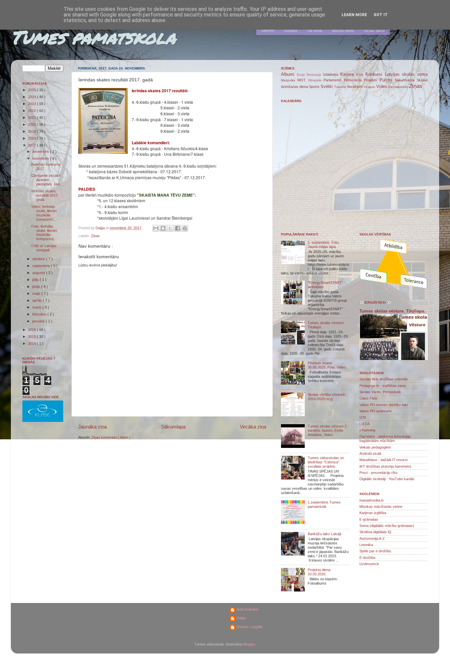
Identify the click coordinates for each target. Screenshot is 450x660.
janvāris (39, 321)
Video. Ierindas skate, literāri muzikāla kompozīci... (44, 213)
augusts (39, 273)
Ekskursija (315, 74)
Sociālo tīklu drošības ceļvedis (383, 379)
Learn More (354, 15)
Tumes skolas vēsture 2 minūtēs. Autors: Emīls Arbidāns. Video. (327, 430)
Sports (315, 87)
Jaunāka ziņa (92, 426)
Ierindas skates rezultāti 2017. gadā (45, 195)
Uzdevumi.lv (369, 564)
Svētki (327, 86)
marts (37, 307)
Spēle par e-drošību (375, 551)
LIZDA (364, 424)
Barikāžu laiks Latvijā (324, 534)
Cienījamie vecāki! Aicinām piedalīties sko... (47, 180)
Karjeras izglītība (372, 513)
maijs (37, 293)
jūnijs (36, 287)
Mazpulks (289, 80)
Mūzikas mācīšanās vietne (380, 507)
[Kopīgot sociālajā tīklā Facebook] (177, 228)
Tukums (340, 87)
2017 (32, 145)
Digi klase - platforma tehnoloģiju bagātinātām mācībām (385, 438)
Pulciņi (387, 79)
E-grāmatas (368, 519)
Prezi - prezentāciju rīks (378, 473)
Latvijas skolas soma (406, 74)
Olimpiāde (316, 80)
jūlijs (36, 280)
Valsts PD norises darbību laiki (383, 405)
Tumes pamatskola (93, 37)
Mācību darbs (343, 31)
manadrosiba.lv (371, 500)
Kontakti (290, 31)
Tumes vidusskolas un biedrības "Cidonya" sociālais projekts (326, 462)
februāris (39, 314)
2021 (32, 118)
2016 (32, 330)
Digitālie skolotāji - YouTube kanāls (386, 479)
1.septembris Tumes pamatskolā (324, 504)
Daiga (241, 618)
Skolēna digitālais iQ (375, 532)
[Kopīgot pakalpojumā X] (170, 228)
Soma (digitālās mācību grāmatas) (386, 526)
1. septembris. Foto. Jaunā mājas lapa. (324, 244)
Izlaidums (332, 74)
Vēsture (369, 87)
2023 (32, 104)
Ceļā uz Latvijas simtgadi (44, 248)
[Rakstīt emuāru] (163, 228)
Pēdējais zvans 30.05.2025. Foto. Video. (327, 365)
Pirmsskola (354, 80)
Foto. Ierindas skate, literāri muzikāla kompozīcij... (44, 232)
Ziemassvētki (398, 87)
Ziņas (95, 236)
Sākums (267, 30)
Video (382, 86)
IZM (362, 417)
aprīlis (37, 300)
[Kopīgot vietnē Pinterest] (185, 228)
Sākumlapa (173, 426)
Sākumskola (406, 80)
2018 (32, 138)
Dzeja (302, 74)
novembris (41, 158)
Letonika (366, 545)
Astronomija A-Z (372, 538)
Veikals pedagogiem (375, 447)
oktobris (39, 259)
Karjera (348, 74)
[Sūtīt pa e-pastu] (156, 228)
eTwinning (367, 430)
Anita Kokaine (247, 609)
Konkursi (375, 74)
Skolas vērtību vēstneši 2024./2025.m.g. (326, 397)
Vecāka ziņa (253, 426)
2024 (32, 97)
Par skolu (314, 31)
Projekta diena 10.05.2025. (319, 572)
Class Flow (368, 398)
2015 (32, 337)
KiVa (361, 74)
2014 (32, 343)
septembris (41, 266)
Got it (381, 15)
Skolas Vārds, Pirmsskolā (380, 392)
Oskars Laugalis (250, 627)
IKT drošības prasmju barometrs (385, 466)
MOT (302, 80)
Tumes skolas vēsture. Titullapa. (392, 311)
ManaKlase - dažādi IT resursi (383, 460)
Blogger (249, 644)
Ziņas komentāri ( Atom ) (110, 437)
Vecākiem (355, 87)
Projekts (372, 80)
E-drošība (367, 558)
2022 (32, 111)
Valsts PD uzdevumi (375, 411)
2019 (32, 131)
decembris (41, 151)
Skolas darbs (374, 31)
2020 (32, 124)
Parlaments (333, 80)
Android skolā (370, 453)
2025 (32, 90)
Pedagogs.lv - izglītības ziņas (382, 386)
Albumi (289, 74)
